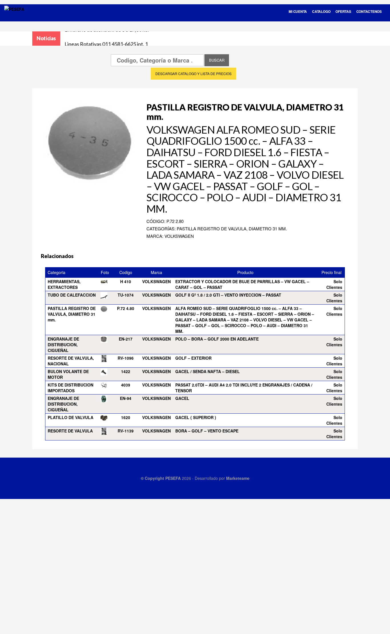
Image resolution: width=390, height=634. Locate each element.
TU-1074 (126, 295)
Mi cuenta (298, 11)
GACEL (182, 398)
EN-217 (125, 339)
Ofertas (343, 11)
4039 (125, 385)
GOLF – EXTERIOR (193, 358)
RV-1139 (126, 431)
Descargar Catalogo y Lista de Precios (193, 73)
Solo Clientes (334, 284)
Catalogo (321, 11)
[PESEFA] (14, 16)
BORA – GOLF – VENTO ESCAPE (206, 431)
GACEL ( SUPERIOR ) (195, 417)
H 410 (125, 281)
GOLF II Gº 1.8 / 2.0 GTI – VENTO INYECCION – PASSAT (228, 295)
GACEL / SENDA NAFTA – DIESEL (207, 371)
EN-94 (125, 398)
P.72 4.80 (125, 308)
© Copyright (153, 478)
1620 (125, 417)
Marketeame (238, 478)
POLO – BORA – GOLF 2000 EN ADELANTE (217, 339)
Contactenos (369, 11)
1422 (125, 371)
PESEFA (173, 478)
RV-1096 (126, 358)
